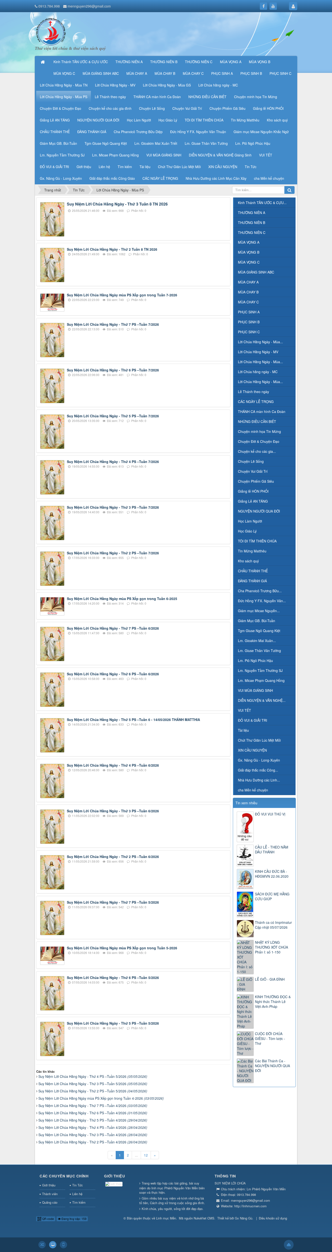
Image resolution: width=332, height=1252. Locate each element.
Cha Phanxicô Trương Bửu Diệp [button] (138, 131)
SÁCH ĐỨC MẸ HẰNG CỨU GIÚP (272, 896)
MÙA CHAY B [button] (165, 73)
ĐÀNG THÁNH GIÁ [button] (91, 131)
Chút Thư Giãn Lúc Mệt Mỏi (259, 740)
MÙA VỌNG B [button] (259, 61)
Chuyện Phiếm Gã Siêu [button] (227, 108)
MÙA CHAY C (248, 302)
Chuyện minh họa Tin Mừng (259, 431)
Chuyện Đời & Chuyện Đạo (258, 441)
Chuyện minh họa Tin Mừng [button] (255, 96)
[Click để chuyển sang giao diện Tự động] (42, 1244)
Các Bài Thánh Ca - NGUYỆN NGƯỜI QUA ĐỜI (272, 1065)
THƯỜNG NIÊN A (251, 212)
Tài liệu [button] (145, 166)
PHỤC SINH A (249, 311)
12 (146, 1155)
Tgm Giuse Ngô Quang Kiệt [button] (106, 143)
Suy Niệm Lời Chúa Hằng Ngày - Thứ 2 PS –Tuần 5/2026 (92, 1091)
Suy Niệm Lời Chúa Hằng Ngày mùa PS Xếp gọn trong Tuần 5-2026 (122, 947)
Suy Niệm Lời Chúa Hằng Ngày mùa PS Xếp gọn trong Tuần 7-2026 (122, 294)
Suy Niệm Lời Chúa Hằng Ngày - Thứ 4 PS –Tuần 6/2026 (113, 765)
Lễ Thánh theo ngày (253, 391)
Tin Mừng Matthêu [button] (245, 120)
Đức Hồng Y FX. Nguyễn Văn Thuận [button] (198, 131)
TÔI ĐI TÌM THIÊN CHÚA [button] (204, 120)
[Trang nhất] (43, 62)
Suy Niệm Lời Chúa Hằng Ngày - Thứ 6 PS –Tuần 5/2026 (113, 977)
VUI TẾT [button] (265, 155)
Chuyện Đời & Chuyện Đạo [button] (60, 108)
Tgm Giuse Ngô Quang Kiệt (259, 630)
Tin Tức (77, 1185)
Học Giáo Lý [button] (167, 120)
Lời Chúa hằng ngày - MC (258, 371)
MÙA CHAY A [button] (136, 73)
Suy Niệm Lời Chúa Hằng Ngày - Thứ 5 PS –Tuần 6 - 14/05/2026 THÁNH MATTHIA (133, 719)
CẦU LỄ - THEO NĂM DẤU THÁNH (271, 849)
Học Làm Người (250, 521)
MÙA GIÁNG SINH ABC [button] (101, 73)
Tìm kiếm (79, 1202)
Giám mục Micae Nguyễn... (259, 610)
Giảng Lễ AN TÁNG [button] (55, 120)
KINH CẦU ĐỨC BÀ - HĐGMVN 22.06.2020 (271, 874)
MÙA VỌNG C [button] (64, 73)
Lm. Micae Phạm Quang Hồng (261, 680)
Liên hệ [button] (104, 166)
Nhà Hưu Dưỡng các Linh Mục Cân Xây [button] (216, 178)
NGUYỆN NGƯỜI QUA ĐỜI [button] (98, 120)
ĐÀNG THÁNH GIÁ (252, 580)
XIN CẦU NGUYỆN (252, 750)
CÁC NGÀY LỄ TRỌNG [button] (160, 178)
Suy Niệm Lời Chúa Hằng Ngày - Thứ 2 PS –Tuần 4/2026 (92, 1142)
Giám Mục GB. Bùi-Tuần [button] (58, 143)
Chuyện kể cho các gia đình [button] (110, 108)
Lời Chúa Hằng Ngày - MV (258, 351)
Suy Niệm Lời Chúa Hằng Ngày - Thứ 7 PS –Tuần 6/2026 (113, 628)
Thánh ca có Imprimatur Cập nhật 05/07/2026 (273, 925)
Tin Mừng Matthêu (252, 551)
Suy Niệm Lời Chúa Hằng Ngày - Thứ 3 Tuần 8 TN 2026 (117, 204)
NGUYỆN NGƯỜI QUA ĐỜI (259, 511)
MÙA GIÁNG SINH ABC (256, 272)
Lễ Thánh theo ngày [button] (110, 96)
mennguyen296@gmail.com (89, 6)
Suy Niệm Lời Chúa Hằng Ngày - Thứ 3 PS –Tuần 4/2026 (92, 1134)
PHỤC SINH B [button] (251, 73)
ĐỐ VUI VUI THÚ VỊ (270, 814)
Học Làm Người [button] (139, 120)
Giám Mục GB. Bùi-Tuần (256, 620)
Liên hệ (77, 1194)
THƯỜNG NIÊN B (251, 222)
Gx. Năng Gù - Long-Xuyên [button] (61, 178)
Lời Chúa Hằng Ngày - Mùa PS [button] (63, 96)
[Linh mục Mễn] (51, 31)
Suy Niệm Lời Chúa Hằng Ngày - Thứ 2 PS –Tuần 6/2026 (113, 856)
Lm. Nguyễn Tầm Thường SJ (260, 670)
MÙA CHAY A (248, 282)
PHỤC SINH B (249, 321)
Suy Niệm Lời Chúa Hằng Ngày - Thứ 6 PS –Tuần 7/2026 (113, 370)
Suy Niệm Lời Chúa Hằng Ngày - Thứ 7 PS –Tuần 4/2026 (92, 1105)
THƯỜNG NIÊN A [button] (129, 61)
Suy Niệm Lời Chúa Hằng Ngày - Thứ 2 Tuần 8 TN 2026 (112, 249)
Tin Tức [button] (250, 166)
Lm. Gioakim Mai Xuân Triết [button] (155, 143)
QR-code (47, 1219)
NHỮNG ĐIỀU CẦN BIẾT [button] (207, 96)
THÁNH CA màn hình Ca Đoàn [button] (157, 96)
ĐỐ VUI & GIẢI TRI (252, 720)
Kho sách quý (248, 560)
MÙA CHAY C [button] (193, 73)
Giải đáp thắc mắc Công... (258, 770)
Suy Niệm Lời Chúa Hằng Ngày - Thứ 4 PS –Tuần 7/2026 (113, 461)
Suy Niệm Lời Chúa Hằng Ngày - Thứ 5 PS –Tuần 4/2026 (92, 1120)
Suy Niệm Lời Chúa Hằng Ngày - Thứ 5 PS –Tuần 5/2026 (113, 1023)
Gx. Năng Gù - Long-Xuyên (259, 760)
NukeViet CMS (204, 1218)
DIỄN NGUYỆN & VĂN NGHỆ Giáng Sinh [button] (220, 155)
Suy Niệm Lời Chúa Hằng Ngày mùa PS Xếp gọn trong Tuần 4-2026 (101, 1098)
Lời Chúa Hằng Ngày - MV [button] (115, 85)
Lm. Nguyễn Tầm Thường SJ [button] (62, 155)
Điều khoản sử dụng (273, 1218)
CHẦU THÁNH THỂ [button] (55, 131)
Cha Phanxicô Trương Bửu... (260, 590)
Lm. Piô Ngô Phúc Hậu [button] (252, 143)
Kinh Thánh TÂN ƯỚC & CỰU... (262, 202)
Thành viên (50, 1194)
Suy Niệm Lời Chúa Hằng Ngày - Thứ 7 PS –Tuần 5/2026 (113, 902)
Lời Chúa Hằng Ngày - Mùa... (260, 341)
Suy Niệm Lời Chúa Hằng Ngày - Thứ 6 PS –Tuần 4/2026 (92, 1112)
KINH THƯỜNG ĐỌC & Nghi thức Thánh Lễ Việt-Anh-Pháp (273, 1001)
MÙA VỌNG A (248, 242)
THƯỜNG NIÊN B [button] (163, 61)
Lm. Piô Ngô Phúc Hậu (255, 660)
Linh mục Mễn (166, 1218)
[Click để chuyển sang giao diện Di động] (63, 1244)
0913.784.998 (49, 6)
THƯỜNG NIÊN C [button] (198, 61)
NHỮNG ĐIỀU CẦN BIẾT (257, 421)
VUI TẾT (244, 710)
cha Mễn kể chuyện (253, 790)
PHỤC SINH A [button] (222, 73)
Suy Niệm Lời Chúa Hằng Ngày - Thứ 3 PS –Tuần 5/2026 (92, 1083)
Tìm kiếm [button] (125, 166)
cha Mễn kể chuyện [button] (269, 178)
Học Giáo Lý (247, 531)
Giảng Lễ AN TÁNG (253, 501)
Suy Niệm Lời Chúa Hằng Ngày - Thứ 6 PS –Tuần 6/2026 (113, 673)
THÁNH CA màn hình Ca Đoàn (261, 411)
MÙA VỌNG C (249, 262)
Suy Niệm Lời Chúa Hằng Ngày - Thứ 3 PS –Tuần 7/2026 (113, 507)
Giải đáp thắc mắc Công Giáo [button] (112, 178)
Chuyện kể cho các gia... (257, 451)
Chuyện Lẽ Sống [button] (152, 108)
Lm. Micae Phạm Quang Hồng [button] (115, 155)
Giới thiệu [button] (84, 166)
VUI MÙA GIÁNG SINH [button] (163, 155)
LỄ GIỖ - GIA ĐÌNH (270, 979)
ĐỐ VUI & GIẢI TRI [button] (54, 166)
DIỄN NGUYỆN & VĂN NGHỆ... (262, 700)
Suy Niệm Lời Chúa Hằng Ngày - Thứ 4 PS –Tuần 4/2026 (92, 1127)
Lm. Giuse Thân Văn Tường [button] (206, 143)
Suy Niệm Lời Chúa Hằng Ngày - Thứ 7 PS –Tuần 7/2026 (113, 324)
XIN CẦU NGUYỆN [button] (222, 166)
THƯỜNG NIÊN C (251, 232)
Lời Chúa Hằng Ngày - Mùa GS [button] (167, 85)
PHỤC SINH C (249, 331)
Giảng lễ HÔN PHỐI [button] (268, 108)
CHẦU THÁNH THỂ (253, 570)
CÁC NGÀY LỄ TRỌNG (256, 401)
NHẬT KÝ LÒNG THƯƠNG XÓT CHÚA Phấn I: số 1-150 (271, 947)
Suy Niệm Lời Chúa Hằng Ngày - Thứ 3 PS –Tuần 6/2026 (113, 810)
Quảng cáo (49, 1202)
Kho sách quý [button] (277, 120)
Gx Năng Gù (243, 1218)
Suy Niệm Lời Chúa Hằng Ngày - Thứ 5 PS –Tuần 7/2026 (113, 415)
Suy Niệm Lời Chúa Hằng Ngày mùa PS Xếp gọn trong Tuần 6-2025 (122, 598)
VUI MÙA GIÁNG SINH (255, 690)
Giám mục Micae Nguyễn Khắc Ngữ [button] (261, 131)
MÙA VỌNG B (248, 252)
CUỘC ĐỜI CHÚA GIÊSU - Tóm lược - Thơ (270, 1038)
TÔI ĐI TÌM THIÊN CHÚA (257, 541)
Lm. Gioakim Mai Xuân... (257, 640)
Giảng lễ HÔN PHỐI (253, 491)
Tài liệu (243, 730)
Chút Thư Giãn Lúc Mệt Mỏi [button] (179, 166)
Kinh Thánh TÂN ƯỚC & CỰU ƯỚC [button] (80, 61)
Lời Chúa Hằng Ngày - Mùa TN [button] (63, 85)
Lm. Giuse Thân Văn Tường (259, 650)
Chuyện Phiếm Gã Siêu (256, 481)
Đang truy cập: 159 (74, 1219)
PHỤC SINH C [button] (280, 73)
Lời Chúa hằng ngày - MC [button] (218, 85)
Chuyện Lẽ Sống (251, 461)
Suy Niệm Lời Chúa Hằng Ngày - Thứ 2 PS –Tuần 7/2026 (113, 552)
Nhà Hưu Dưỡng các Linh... (259, 780)
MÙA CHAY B (248, 292)
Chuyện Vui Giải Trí (253, 471)
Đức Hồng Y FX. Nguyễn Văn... (262, 600)
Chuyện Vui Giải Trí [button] (187, 108)
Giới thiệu (48, 1185)
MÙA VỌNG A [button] (230, 61)
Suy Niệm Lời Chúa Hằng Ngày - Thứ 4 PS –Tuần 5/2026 (92, 1076)
